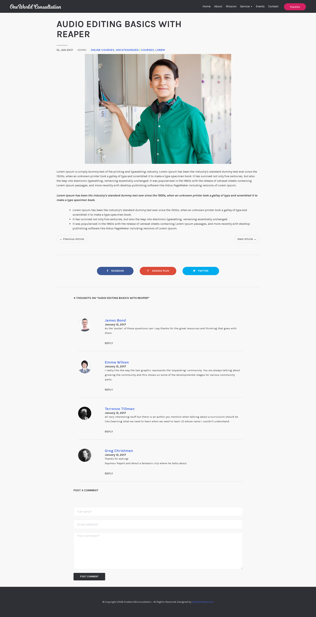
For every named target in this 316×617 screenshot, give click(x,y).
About (218, 6)
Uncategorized (127, 50)
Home (206, 6)
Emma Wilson (117, 362)
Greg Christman (119, 451)
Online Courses (102, 50)
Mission (231, 6)
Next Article (247, 239)
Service (245, 6)
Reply (109, 343)
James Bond (115, 320)
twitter (202, 270)
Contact (273, 6)
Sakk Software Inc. (203, 601)
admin (82, 50)
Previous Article (71, 239)
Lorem (160, 50)
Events (260, 6)
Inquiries (295, 6)
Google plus (160, 270)
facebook (117, 270)
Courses (147, 50)
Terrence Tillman (120, 409)
